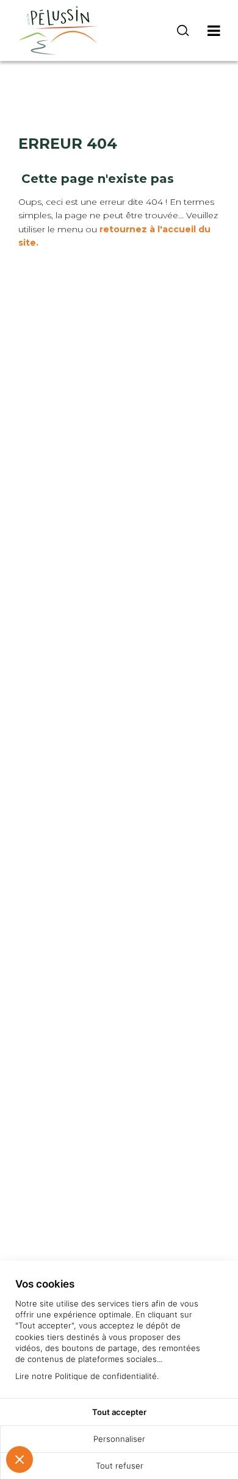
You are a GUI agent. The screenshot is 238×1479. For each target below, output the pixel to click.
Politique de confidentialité (106, 1376)
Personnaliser (119, 1439)
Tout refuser (119, 1465)
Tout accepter (119, 1412)
